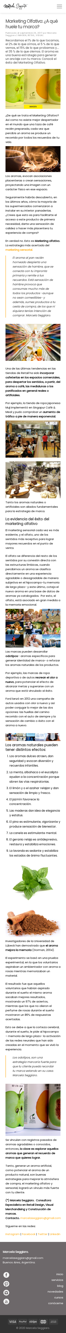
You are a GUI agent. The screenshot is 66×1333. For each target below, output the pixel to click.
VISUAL (39, 35)
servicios (57, 1280)
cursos (58, 1297)
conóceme (55, 1303)
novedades (55, 1291)
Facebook (28, 1234)
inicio (59, 1274)
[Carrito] (44, 6)
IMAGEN (22, 35)
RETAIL (31, 35)
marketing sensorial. (19, 250)
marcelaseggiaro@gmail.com (40, 1218)
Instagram (13, 1234)
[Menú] (59, 6)
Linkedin (55, 1234)
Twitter (42, 1234)
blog (60, 1286)
